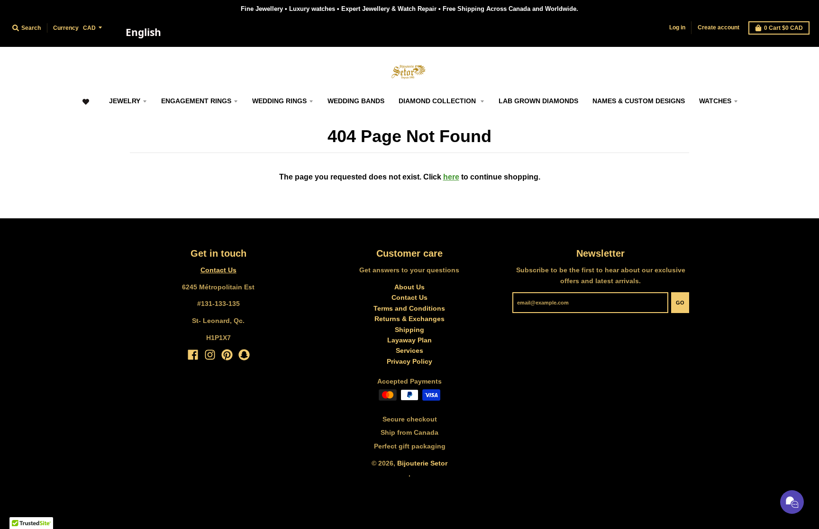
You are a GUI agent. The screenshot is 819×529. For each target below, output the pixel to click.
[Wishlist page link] (85, 106)
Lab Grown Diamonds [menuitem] (538, 101)
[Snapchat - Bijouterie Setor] (244, 354)
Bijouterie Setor (422, 463)
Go (680, 302)
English (143, 32)
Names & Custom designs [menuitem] (638, 101)
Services (409, 350)
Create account (718, 27)
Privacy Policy (409, 361)
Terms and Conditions (409, 308)
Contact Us (218, 270)
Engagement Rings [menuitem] (196, 101)
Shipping (409, 329)
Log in (677, 27)
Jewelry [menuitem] (124, 101)
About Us (409, 287)
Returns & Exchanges (409, 319)
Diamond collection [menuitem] (438, 101)
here (451, 177)
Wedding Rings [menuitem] (279, 101)
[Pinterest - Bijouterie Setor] (227, 354)
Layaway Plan (409, 340)
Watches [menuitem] (715, 101)
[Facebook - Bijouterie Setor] (193, 354)
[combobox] (143, 32)
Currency (66, 28)
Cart (783, 28)
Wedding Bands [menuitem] (356, 101)
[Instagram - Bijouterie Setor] (210, 354)
